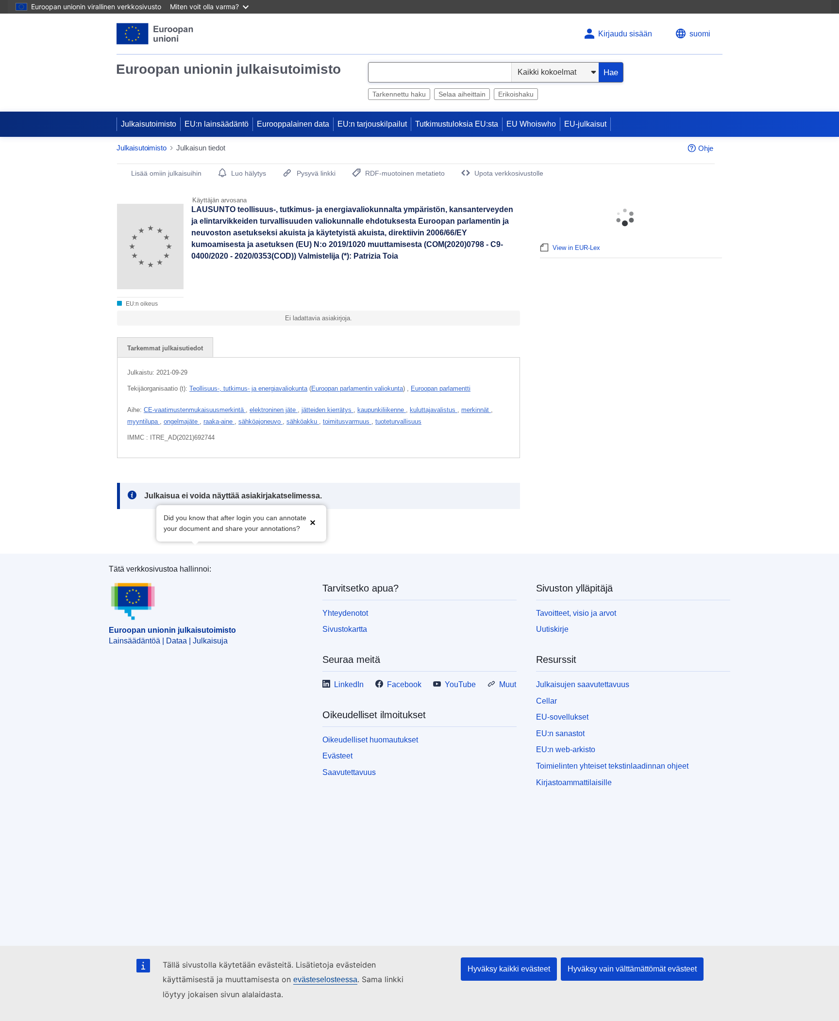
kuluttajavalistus (433, 409)
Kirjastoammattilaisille (574, 782)
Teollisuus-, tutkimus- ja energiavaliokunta (248, 388)
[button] (312, 522)
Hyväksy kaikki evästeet (509, 969)
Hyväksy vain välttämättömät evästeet (632, 969)
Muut (507, 684)
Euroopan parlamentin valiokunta (357, 388)
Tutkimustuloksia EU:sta (456, 124)
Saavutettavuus (349, 772)
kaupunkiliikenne (381, 409)
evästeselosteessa (325, 979)
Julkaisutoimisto (148, 124)
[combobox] (440, 72)
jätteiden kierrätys (327, 409)
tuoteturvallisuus (398, 421)
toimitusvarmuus (347, 421)
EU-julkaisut (585, 124)
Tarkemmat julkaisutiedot (165, 348)
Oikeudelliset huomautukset (370, 740)
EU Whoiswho (531, 124)
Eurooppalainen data (293, 124)
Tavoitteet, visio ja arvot (576, 613)
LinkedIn (349, 684)
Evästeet (337, 756)
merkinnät (476, 409)
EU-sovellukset (562, 717)
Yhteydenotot (345, 613)
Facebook (404, 684)
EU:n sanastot (560, 733)
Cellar (546, 701)
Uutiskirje (552, 629)
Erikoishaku (516, 94)
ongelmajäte (182, 421)
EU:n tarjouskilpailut (372, 124)
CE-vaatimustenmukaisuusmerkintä (195, 409)
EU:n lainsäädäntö (217, 124)
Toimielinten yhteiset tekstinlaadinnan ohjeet (612, 766)
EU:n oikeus (141, 303)
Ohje (705, 148)
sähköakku (302, 421)
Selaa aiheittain (462, 94)
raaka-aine (219, 421)
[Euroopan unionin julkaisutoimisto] (155, 34)
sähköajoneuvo (260, 421)
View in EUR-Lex (576, 247)
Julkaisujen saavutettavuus (582, 684)
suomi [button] (699, 34)
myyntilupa (143, 421)
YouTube (460, 684)
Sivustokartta (344, 629)
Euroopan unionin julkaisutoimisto (228, 69)
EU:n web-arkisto (565, 749)
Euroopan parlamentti (440, 388)
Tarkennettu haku (399, 94)
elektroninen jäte (274, 409)
